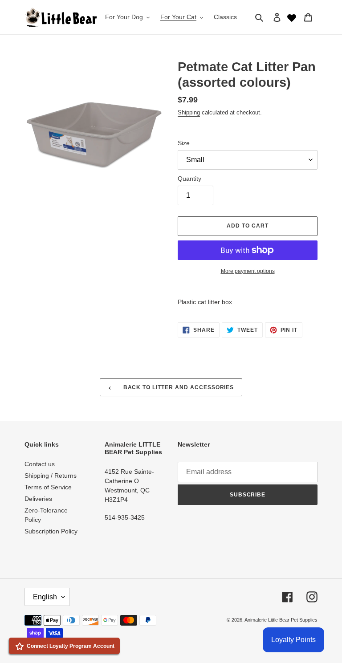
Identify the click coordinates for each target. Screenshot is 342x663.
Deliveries (38, 498)
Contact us (39, 464)
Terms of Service (48, 487)
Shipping (189, 112)
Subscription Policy (50, 531)
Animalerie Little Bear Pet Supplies (281, 619)
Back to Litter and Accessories (178, 387)
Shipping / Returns (50, 475)
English (45, 597)
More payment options (248, 271)
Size (184, 142)
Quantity (189, 178)
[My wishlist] (291, 17)
